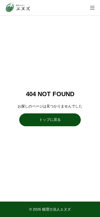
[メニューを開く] (92, 7)
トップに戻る (50, 119)
